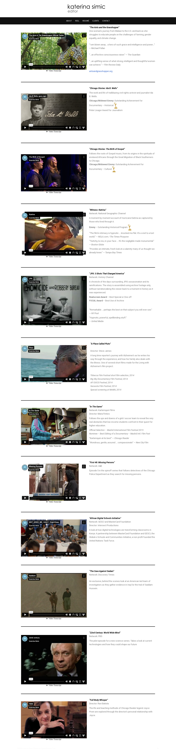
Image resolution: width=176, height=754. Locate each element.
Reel (77, 21)
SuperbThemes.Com (48, 748)
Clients (95, 21)
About (69, 21)
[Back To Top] (158, 748)
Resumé (85, 21)
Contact (106, 21)
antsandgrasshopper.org (100, 71)
